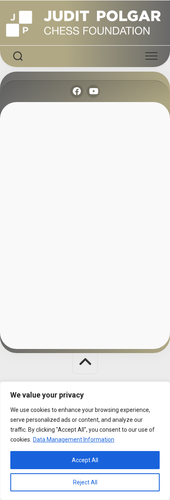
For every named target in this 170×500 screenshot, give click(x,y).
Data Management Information (73, 439)
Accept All (85, 460)
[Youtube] (93, 91)
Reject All (85, 482)
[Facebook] (76, 91)
